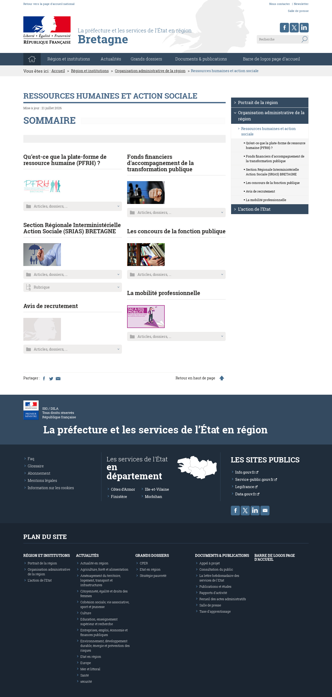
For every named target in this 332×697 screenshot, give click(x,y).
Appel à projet (209, 563)
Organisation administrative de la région (150, 71)
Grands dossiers (146, 59)
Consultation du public (216, 569)
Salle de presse (298, 11)
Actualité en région (94, 563)
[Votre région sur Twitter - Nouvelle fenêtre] (294, 27)
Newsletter (301, 4)
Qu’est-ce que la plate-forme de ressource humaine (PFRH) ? (65, 160)
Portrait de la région (258, 102)
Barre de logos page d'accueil (271, 59)
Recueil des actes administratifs (222, 599)
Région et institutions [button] (68, 59)
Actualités (111, 59)
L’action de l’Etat (254, 209)
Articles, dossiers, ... (50, 206)
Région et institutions (90, 71)
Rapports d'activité (213, 593)
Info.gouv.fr (245, 472)
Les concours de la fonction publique (176, 231)
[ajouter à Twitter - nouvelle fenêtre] (51, 378)
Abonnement (39, 473)
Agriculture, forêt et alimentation (104, 569)
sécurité (86, 681)
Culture (85, 613)
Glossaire (36, 465)
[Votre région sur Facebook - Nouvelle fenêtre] (284, 27)
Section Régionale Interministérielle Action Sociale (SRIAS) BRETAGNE (72, 228)
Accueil (58, 71)
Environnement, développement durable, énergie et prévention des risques (105, 645)
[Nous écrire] (264, 510)
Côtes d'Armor (123, 489)
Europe (85, 663)
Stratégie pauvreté (153, 575)
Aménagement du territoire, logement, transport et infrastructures (100, 580)
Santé (84, 675)
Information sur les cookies (51, 487)
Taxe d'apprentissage (215, 611)
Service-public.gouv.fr (254, 479)
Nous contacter (279, 4)
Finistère (119, 496)
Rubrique (42, 287)
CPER (144, 563)
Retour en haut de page (195, 378)
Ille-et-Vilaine (157, 489)
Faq (31, 458)
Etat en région (90, 656)
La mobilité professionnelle (163, 293)
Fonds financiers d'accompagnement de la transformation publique (160, 163)
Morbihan (153, 496)
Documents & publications (201, 59)
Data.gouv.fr (246, 493)
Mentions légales (42, 480)
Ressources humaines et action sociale (268, 131)
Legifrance (245, 486)
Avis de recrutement (50, 306)
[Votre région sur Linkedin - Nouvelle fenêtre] (304, 27)
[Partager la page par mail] (58, 378)
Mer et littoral (90, 669)
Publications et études (215, 586)
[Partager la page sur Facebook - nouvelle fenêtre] (44, 378)
